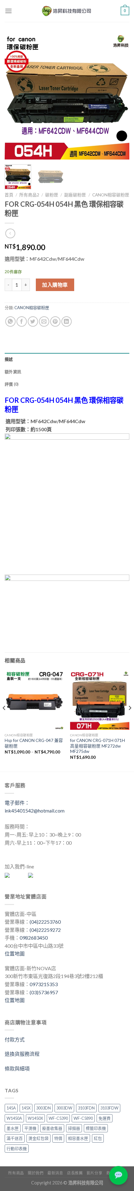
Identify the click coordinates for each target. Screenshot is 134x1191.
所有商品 (16, 1173)
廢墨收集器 (52, 1128)
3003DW (64, 1107)
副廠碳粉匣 (75, 194)
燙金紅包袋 (38, 1138)
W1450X (35, 1118)
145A (11, 1107)
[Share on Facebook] (22, 321)
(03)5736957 (44, 992)
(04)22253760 (45, 922)
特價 (58, 1138)
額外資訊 (13, 371)
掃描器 (74, 1128)
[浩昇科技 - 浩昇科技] (67, 11)
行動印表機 (17, 1148)
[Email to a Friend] (44, 321)
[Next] (119, 96)
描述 (9, 359)
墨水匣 (13, 1128)
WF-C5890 (83, 1118)
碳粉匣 (51, 194)
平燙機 (30, 1128)
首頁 (9, 194)
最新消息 (55, 1173)
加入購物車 (55, 285)
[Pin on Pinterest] (55, 321)
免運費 (104, 1118)
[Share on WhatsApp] (10, 321)
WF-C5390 (58, 1118)
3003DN (43, 1107)
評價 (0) (12, 384)
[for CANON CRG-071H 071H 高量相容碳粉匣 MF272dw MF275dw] (99, 700)
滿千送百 (15, 1138)
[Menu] (8, 10)
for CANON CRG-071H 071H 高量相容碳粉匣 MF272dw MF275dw (97, 746)
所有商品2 (29, 194)
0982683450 (34, 938)
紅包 (98, 1138)
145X (26, 1107)
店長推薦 (75, 1173)
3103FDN (86, 1107)
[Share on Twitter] (33, 321)
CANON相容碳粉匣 (110, 194)
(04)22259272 (45, 930)
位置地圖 (15, 953)
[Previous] (15, 96)
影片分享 (94, 1173)
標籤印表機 (96, 1128)
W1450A (14, 1118)
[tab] (67, 359)
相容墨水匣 (78, 1138)
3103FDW (109, 1107)
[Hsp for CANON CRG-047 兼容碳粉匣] (34, 700)
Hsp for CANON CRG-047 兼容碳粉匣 (34, 743)
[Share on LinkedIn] (66, 321)
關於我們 (35, 1173)
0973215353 (44, 984)
